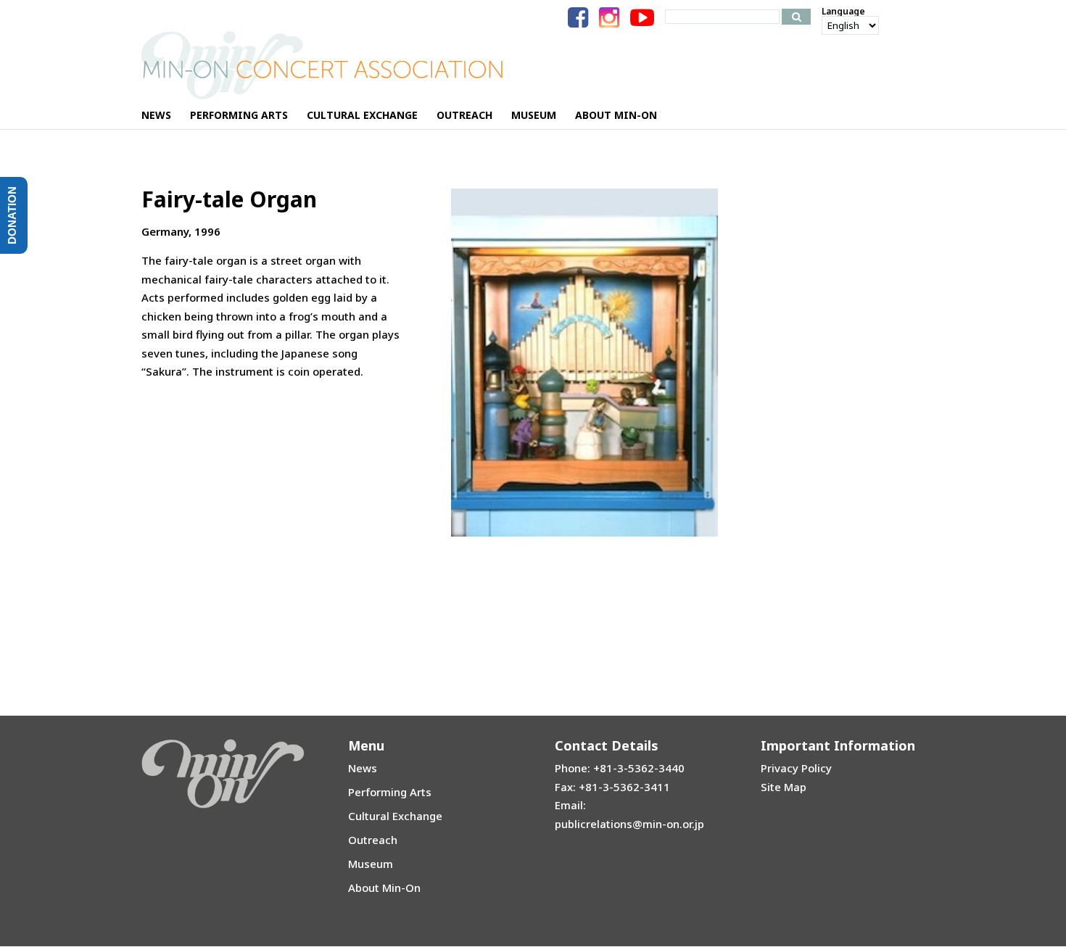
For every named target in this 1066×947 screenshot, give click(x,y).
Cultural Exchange (395, 816)
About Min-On (384, 887)
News (362, 768)
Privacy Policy (796, 768)
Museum (370, 863)
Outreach (372, 839)
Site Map (783, 786)
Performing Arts (389, 792)
